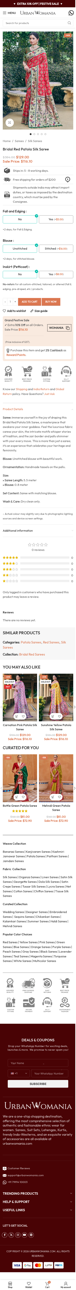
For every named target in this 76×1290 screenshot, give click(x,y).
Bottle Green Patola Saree (20, 805)
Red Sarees (51, 642)
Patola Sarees (31, 642)
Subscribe (38, 1084)
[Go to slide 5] (45, 134)
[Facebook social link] (4, 1235)
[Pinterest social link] (31, 1235)
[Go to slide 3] (38, 134)
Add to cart (29, 301)
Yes (51, 219)
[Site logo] (38, 12)
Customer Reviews (18, 1168)
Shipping (21, 389)
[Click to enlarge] (10, 123)
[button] (6, 80)
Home (7, 141)
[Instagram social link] (18, 1235)
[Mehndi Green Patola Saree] (56, 778)
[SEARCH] (69, 23)
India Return (41, 389)
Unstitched (20, 248)
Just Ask (49, 394)
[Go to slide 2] (34, 134)
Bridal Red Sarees (32, 654)
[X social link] (11, 1235)
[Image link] (38, 1105)
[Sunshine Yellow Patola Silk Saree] (56, 697)
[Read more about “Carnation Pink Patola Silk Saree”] (16, 716)
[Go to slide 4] (42, 134)
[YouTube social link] (24, 1235)
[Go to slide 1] (31, 134)
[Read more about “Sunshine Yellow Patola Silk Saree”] (53, 716)
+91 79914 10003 (16, 1182)
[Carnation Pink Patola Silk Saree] (20, 697)
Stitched (50, 248)
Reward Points (15, 355)
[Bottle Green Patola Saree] (20, 778)
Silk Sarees (35, 141)
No (20, 219)
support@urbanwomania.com (26, 1175)
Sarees (19, 141)
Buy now (51, 301)
